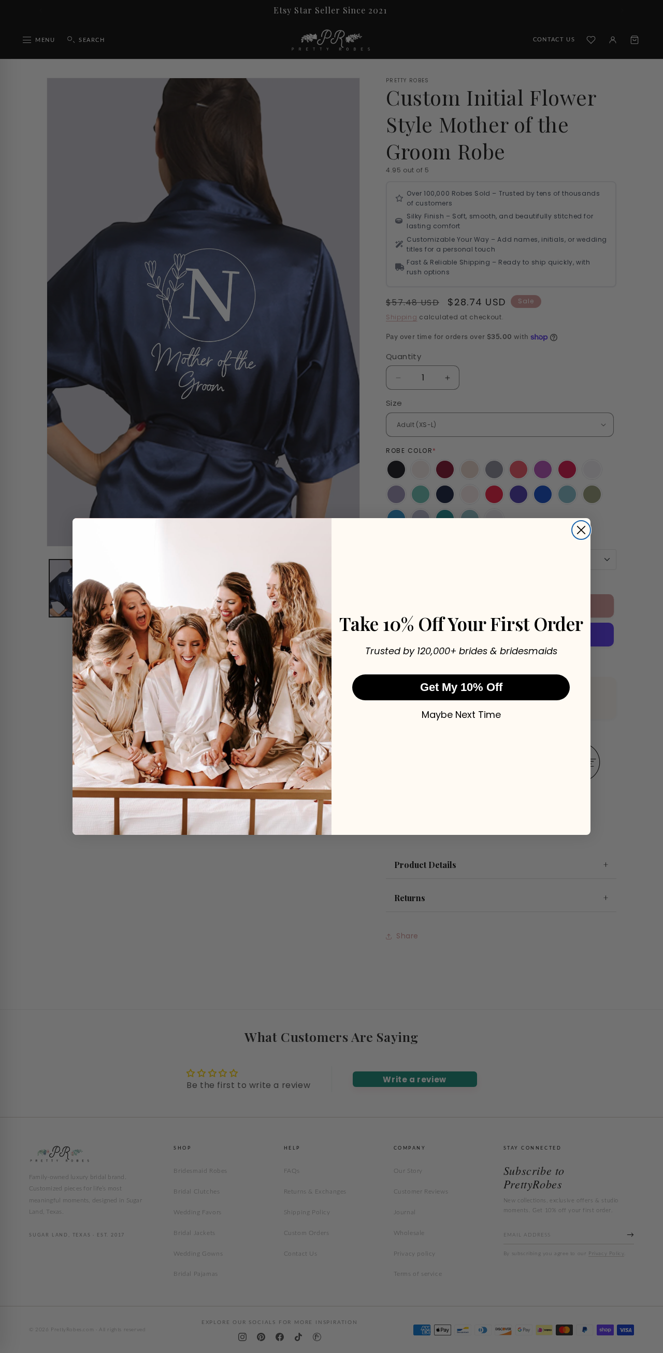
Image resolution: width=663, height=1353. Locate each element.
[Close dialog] (581, 530)
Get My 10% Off (461, 687)
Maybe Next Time (461, 715)
